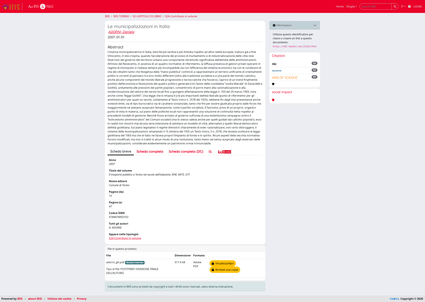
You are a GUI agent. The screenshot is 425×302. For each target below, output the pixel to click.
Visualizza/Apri (224, 263)
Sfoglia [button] (350, 6)
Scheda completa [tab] (150, 151)
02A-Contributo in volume (181, 16)
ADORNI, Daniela (121, 32)
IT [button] (402, 6)
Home (340, 6)
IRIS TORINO (121, 16)
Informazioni (283, 25)
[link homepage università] (41, 6)
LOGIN (417, 6)
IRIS (107, 16)
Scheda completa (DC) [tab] (186, 151)
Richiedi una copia (226, 270)
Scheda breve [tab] (120, 151)
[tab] (210, 151)
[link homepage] (12, 6)
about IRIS (35, 299)
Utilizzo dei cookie (59, 299)
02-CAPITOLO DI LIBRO (147, 16)
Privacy (81, 299)
